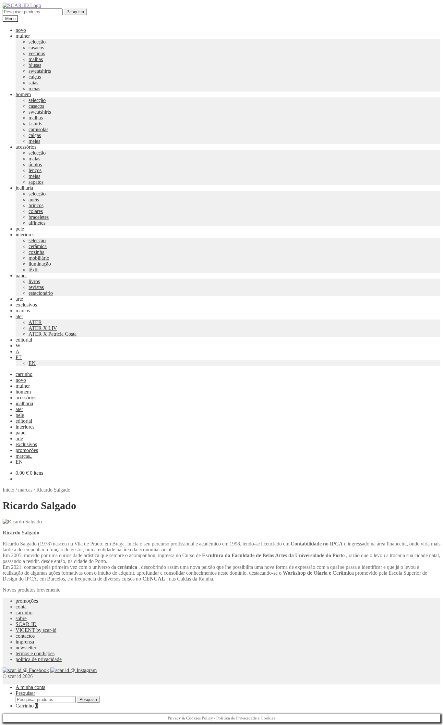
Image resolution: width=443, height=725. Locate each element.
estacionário (41, 293)
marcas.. (24, 456)
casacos (36, 47)
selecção (37, 41)
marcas (23, 310)
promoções (27, 450)
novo (21, 30)
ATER (35, 322)
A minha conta (30, 687)
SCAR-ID (26, 624)
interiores (25, 234)
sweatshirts (40, 71)
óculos (35, 164)
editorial (24, 340)
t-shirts (35, 123)
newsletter (26, 647)
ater (19, 316)
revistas (36, 287)
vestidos (37, 53)
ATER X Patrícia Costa (53, 334)
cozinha (36, 252)
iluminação (40, 264)
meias (34, 88)
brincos (36, 205)
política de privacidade (39, 659)
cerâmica (38, 246)
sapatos (36, 182)
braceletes (39, 217)
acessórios (26, 147)
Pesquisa (75, 11)
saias (33, 82)
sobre (21, 618)
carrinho (24, 374)
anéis (34, 199)
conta (21, 606)
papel (21, 275)
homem (23, 94)
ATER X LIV (43, 328)
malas (34, 158)
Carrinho (27, 705)
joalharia (24, 188)
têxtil (34, 269)
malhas (36, 59)
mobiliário (39, 258)
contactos (25, 636)
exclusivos (26, 304)
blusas (35, 65)
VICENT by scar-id (36, 630)
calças (35, 77)
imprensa (25, 641)
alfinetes (37, 223)
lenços (35, 170)
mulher (23, 36)
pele (20, 228)
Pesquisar (25, 693)
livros (34, 281)
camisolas (38, 129)
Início (8, 490)
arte (19, 299)
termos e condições (35, 653)
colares (36, 211)
